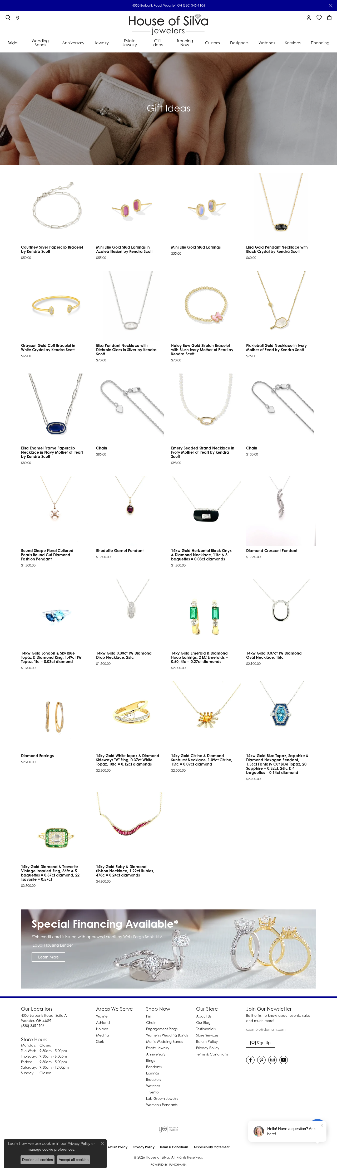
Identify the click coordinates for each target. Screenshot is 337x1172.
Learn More (48, 957)
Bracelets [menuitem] (153, 1079)
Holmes (102, 1029)
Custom (212, 42)
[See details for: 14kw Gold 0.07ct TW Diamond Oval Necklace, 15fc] (281, 613)
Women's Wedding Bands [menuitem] (167, 1035)
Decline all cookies (37, 1160)
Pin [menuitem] (148, 1016)
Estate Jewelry (129, 42)
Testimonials (206, 1029)
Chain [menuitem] (151, 1022)
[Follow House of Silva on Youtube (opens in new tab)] (283, 1060)
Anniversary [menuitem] (155, 1054)
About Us (203, 1016)
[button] (8, 17)
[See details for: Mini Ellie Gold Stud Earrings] (206, 208)
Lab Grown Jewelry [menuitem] (162, 1098)
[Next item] (310, 208)
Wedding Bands (40, 42)
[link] (18, 17)
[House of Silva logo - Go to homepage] (168, 23)
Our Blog (203, 1022)
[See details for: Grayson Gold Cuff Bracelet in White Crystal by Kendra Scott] (56, 306)
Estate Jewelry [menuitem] (157, 1048)
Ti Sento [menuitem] (152, 1092)
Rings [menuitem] (150, 1060)
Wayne (101, 1016)
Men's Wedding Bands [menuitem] (164, 1041)
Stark (100, 1041)
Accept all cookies (73, 1160)
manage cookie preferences (51, 1149)
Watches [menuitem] (153, 1086)
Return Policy (207, 1041)
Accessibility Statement (212, 1147)
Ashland (103, 1022)
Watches (267, 42)
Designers (239, 42)
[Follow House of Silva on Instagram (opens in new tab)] (272, 1060)
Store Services (207, 1035)
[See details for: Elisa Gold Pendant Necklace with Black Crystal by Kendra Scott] (281, 208)
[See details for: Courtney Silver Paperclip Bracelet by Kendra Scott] (56, 208)
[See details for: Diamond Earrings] (56, 716)
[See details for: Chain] (131, 408)
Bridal (13, 42)
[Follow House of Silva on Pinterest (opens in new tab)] (261, 1060)
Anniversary (73, 42)
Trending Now (185, 42)
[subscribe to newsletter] (260, 1043)
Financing (320, 42)
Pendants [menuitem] (154, 1067)
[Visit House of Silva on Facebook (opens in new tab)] (250, 1060)
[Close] (330, 5)
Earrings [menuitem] (152, 1073)
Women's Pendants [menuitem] (161, 1105)
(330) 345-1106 (194, 5)
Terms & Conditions (212, 1054)
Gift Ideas (157, 42)
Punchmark (177, 1164)
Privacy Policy (207, 1048)
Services (293, 42)
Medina (102, 1035)
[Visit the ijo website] (169, 1129)
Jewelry (101, 42)
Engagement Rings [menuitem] (161, 1029)
